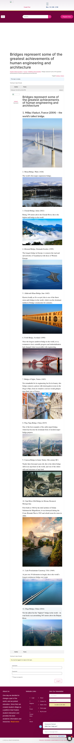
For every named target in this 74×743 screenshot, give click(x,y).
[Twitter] (15, 14)
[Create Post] (25, 4)
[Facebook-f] (10, 14)
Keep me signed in (18, 677)
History (62, 75)
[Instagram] (10, 19)
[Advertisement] (37, 37)
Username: (14, 665)
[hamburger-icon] (3, 16)
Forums (25, 71)
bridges (58, 75)
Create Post (27, 7)
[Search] (49, 16)
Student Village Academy (16, 71)
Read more (15, 722)
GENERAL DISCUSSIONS (34, 71)
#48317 (61, 90)
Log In (58, 681)
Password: (14, 671)
